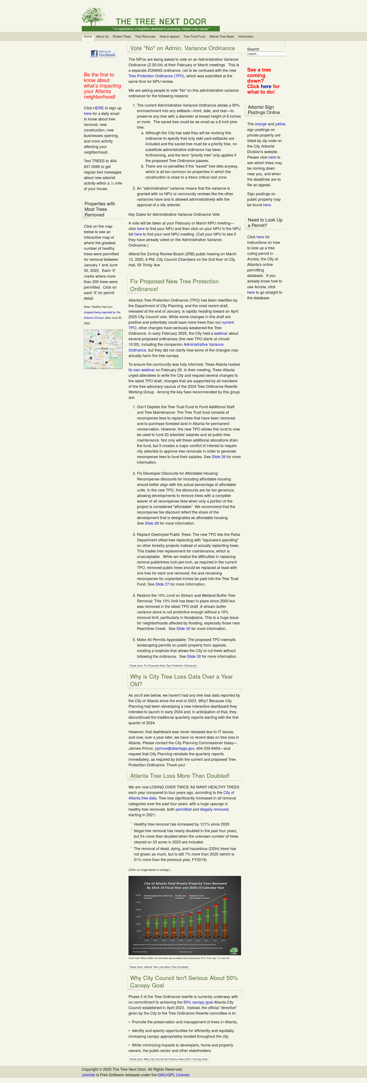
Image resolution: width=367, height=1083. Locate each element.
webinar (221, 333)
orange (261, 123)
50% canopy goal (198, 1002)
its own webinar (141, 369)
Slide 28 (152, 523)
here (88, 113)
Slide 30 (183, 628)
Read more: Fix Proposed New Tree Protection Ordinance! (163, 665)
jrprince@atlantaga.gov (174, 748)
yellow (280, 123)
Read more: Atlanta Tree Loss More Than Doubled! (159, 967)
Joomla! (88, 1074)
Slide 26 (219, 456)
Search (253, 49)
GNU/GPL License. (174, 1074)
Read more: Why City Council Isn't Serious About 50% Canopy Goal (169, 1059)
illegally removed (214, 809)
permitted (184, 809)
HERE (98, 107)
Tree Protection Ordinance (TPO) (156, 75)
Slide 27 (162, 584)
